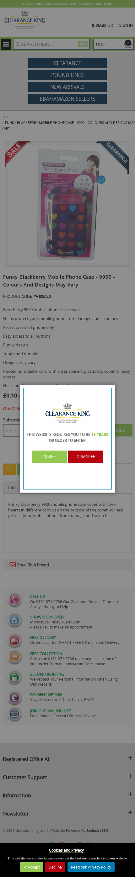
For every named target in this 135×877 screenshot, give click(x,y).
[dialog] (67, 438)
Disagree (86, 456)
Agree (49, 456)
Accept (33, 866)
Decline (55, 866)
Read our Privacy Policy (91, 866)
